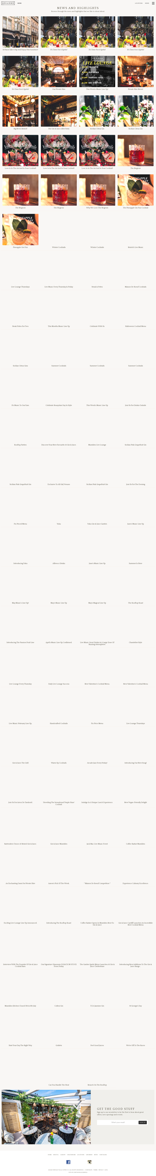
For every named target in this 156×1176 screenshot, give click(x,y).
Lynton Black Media (80, 1172)
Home (50, 1154)
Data (106, 1170)
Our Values (103, 1154)
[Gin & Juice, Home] (7, 3)
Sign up (143, 1122)
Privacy (101, 1170)
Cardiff (62, 1154)
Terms (95, 1170)
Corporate (88, 1170)
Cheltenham (71, 1154)
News (147, 3)
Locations (139, 3)
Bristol (56, 1154)
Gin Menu (89, 1154)
